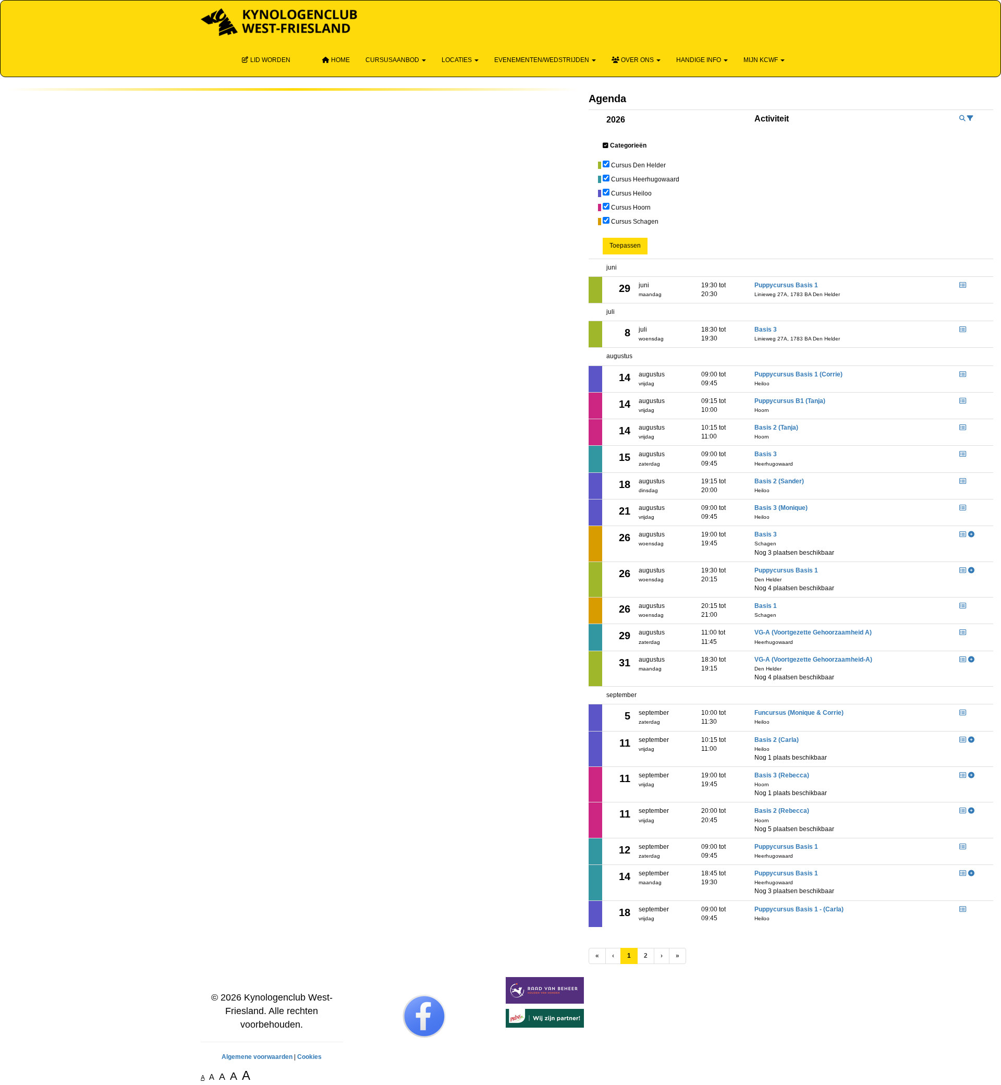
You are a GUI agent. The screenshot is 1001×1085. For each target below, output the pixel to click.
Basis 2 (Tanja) (776, 427)
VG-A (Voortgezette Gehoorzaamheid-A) (813, 659)
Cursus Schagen (634, 221)
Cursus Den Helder (638, 165)
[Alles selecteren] (605, 145)
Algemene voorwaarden (257, 1056)
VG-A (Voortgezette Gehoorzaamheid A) (813, 632)
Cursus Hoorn (631, 207)
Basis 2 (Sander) (779, 481)
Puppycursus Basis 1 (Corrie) (798, 374)
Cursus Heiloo (631, 193)
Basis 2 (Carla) (776, 739)
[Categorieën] (970, 118)
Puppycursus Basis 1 (786, 285)
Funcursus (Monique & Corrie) (799, 712)
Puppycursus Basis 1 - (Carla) (799, 909)
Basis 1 (765, 605)
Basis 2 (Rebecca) (781, 810)
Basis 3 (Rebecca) (781, 775)
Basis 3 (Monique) (781, 507)
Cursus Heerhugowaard (645, 179)
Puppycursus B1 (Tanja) (789, 401)
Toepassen (625, 245)
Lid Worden (269, 60)
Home (339, 60)
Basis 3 (765, 329)
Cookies (309, 1056)
